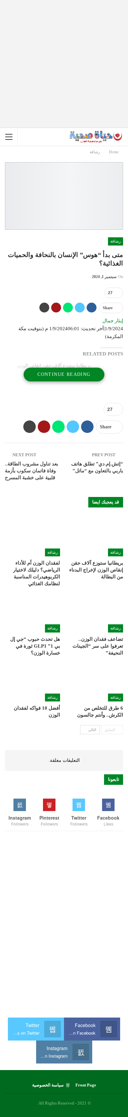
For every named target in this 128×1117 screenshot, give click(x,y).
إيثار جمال (112, 320)
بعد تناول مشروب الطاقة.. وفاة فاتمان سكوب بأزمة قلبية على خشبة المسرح (31, 470)
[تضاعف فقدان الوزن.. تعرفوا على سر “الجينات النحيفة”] (95, 613)
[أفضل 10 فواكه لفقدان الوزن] (32, 682)
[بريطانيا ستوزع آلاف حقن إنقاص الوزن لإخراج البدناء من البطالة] (95, 537)
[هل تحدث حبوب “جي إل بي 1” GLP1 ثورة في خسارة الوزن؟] (32, 613)
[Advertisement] (64, 64)
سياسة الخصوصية (48, 1085)
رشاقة (115, 241)
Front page (85, 1085)
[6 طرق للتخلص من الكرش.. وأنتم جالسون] (95, 682)
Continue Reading (63, 374)
